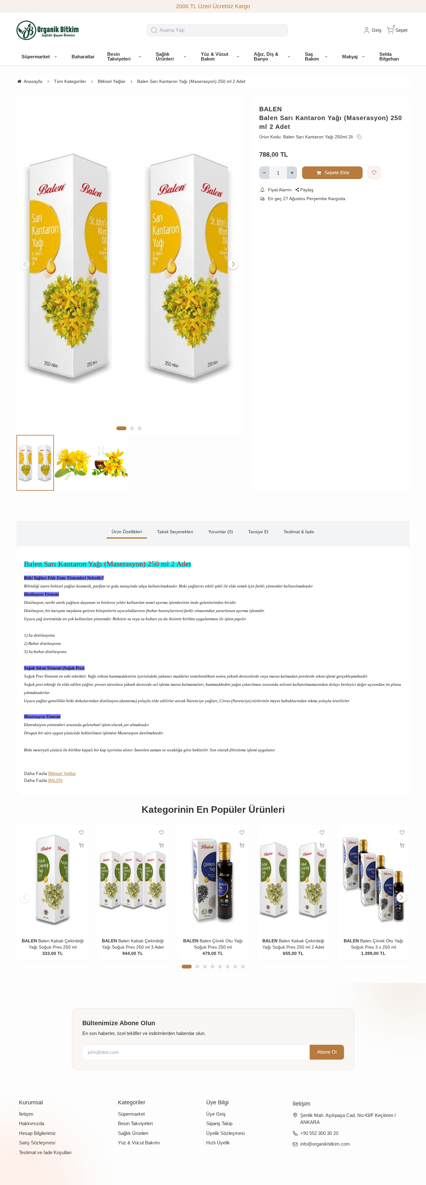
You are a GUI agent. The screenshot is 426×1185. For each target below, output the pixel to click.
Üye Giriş (216, 1114)
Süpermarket (131, 1114)
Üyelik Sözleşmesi (225, 1133)
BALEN (270, 109)
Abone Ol (326, 1052)
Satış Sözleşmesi (37, 1142)
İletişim (26, 1114)
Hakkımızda (31, 1123)
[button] (121, 428)
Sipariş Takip (219, 1123)
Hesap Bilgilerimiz (37, 1133)
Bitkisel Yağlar (62, 773)
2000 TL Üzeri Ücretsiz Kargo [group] (213, 6)
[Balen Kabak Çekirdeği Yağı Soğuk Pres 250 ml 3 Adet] (132, 879)
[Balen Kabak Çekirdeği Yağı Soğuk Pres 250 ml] (52, 879)
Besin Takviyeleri (135, 1123)
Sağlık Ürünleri (133, 1133)
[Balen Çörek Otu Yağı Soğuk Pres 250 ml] (213, 879)
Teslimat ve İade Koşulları (45, 1152)
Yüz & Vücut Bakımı (139, 1142)
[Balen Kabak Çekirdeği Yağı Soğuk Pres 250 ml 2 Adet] (293, 879)
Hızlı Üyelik (218, 1142)
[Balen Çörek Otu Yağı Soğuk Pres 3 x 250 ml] (373, 879)
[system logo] (47, 30)
